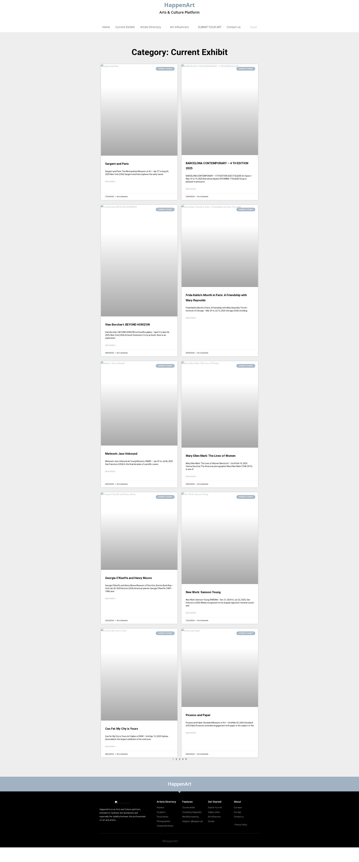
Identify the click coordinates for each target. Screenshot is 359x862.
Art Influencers (179, 27)
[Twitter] (235, 841)
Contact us (234, 27)
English (253, 27)
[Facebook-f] (241, 841)
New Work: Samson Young (203, 592)
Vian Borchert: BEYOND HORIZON (127, 324)
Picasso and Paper (198, 715)
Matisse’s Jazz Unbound (121, 453)
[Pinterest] (251, 841)
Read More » (110, 182)
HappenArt (179, 5)
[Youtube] (246, 841)
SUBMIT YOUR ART (209, 27)
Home (106, 27)
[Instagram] (257, 841)
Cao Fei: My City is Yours (121, 728)
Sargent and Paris (117, 163)
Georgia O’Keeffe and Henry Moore (128, 578)
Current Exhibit (125, 27)
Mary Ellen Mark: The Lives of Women (210, 455)
